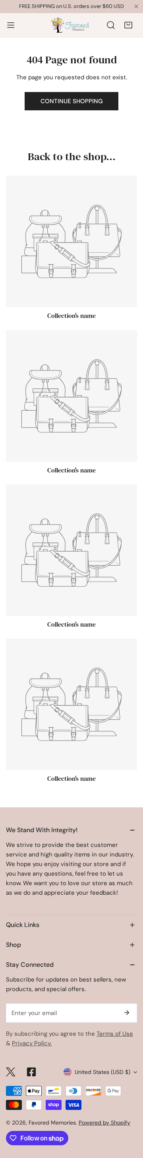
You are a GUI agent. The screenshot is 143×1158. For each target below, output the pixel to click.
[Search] (111, 25)
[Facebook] (31, 1072)
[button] (128, 25)
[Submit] (126, 1012)
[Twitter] (10, 1072)
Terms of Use (115, 1034)
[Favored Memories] (70, 25)
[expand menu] (10, 25)
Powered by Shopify (104, 1122)
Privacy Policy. (32, 1043)
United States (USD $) (102, 1072)
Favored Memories (52, 1122)
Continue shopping (71, 101)
